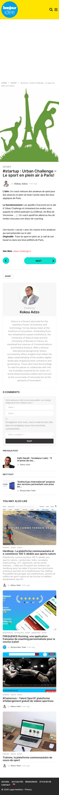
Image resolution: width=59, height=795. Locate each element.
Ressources (8, 633)
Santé (13, 547)
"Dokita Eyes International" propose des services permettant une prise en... (36, 484)
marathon (36, 633)
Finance (6, 547)
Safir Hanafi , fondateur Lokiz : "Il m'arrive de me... (34, 459)
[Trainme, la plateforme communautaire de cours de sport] (29, 732)
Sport (7, 167)
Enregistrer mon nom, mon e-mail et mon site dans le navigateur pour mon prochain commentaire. (29, 425)
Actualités (19, 633)
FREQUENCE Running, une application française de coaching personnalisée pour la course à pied (29, 639)
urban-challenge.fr (22, 251)
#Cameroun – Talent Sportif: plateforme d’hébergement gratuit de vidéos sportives (28, 699)
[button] (51, 9)
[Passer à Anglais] (14, 784)
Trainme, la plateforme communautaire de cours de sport (27, 759)
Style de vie (45, 782)
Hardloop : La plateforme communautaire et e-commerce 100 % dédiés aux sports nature (29, 552)
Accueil (5, 782)
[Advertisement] (29, 50)
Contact (5, 785)
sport (8, 276)
